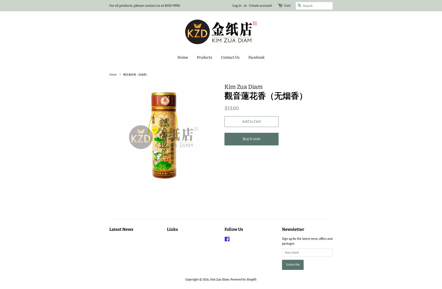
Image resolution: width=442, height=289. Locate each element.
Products (204, 57)
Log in (236, 6)
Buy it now (251, 139)
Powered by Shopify (243, 279)
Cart (287, 6)
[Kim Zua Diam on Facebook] (227, 240)
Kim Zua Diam (219, 279)
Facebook (256, 57)
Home (182, 57)
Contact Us (230, 57)
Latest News (121, 229)
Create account (260, 6)
